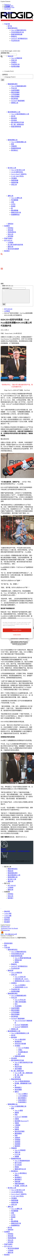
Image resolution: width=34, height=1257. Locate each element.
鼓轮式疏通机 (15, 92)
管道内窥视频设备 (16, 956)
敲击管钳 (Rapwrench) (22, 1121)
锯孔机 (17, 1064)
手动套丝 (17, 1045)
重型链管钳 (18, 1133)
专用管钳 (17, 1139)
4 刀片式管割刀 (23, 1096)
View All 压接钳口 (20, 985)
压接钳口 (14, 983)
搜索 (4, 304)
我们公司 (7, 883)
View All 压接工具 (20, 976)
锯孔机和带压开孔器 (17, 122)
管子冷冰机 (18, 1162)
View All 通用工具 (16, 198)
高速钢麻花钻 (15, 214)
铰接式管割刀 (22, 1100)
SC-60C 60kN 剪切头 (17, 176)
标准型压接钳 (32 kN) (21, 987)
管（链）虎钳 (19, 1075)
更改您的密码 (8, 13)
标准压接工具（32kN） (22, 979)
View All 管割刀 (23, 1094)
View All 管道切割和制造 (22, 1081)
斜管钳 (17, 1119)
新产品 (10, 1227)
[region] (17, 628)
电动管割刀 (18, 1177)
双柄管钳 (17, 1142)
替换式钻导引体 (16, 212)
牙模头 (20, 1050)
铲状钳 (17, 1127)
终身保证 (10, 228)
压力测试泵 (18, 1165)
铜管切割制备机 (19, 1183)
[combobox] (9, 55)
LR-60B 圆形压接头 (17, 172)
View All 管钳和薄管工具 (18, 142)
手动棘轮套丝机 (23, 1052)
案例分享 (10, 246)
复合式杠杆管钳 (19, 1131)
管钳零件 (17, 1146)
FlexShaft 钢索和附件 (21, 1027)
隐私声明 (7, 911)
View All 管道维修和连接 (22, 1160)
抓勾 (16, 1004)
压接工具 (14, 974)
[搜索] (16, 296)
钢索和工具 (14, 103)
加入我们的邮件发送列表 (15, 244)
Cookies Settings (17, 634)
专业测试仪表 (15, 968)
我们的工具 (7, 866)
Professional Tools (9, 7)
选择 (2, 80)
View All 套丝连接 (20, 1039)
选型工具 (14, 184)
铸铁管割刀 (18, 1087)
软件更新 (10, 236)
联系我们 (7, 251)
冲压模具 (14, 178)
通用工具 (10, 196)
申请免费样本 (12, 232)
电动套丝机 (18, 1041)
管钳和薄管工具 (12, 140)
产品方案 (7, 947)
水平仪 (13, 204)
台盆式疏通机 (15, 90)
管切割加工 (14, 150)
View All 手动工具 (20, 999)
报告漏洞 (7, 922)
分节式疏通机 (15, 94)
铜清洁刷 (17, 1181)
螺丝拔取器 (14, 210)
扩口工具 (17, 1154)
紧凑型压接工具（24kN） (22, 981)
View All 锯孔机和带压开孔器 (24, 1062)
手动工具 (14, 88)
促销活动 (10, 223)
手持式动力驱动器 (20, 1043)
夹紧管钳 (17, 1144)
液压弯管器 (18, 1068)
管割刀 (17, 1091)
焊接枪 (17, 1167)
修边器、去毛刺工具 (21, 1185)
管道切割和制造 (16, 126)
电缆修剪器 (14, 182)
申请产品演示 (8, 238)
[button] (17, 1)
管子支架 (17, 1077)
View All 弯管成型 (20, 1150)
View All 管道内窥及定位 (18, 951)
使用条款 (7, 920)
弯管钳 (17, 1123)
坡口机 (13, 116)
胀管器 (17, 1156)
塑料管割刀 (18, 1179)
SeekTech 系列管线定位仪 (19, 966)
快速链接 (7, 892)
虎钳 (12, 202)
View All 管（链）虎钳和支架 (24, 1073)
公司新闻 (10, 242)
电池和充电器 (15, 991)
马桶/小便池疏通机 (20, 1002)
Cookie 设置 (7, 915)
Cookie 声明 (7, 913)
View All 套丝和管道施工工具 (20, 114)
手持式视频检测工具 (17, 954)
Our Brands (7, 9)
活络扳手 (17, 1137)
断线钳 (13, 206)
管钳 (12, 144)
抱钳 (16, 1114)
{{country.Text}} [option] (9, 71)
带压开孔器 (18, 1066)
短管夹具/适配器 (20, 1056)
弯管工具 (17, 1152)
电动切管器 (18, 1089)
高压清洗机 (14, 98)
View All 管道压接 (16, 972)
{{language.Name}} (10, 77)
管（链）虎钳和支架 (17, 124)
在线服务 (7, 226)
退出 (5, 15)
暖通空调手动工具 (20, 1169)
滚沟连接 (14, 120)
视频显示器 (18, 960)
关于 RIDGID (8, 240)
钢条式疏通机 (15, 96)
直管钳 (17, 1112)
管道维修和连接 (16, 148)
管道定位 (14, 964)
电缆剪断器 (14, 180)
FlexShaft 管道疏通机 (18, 100)
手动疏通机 (18, 1006)
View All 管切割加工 (21, 1173)
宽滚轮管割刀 (22, 1102)
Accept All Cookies (17, 630)
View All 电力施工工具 (18, 170)
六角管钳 (17, 1125)
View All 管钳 (19, 1110)
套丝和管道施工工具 (14, 112)
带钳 (16, 1135)
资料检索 (10, 230)
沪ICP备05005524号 (11, 934)
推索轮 (17, 962)
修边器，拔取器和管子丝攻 (23, 1083)
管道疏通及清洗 (12, 84)
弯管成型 (14, 146)
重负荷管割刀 (22, 1098)
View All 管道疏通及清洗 (18, 86)
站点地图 (7, 917)
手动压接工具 (15, 989)
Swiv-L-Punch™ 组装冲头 (19, 174)
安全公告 (10, 234)
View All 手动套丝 (23, 1048)
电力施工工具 (12, 168)
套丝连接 (14, 118)
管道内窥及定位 (12, 869)
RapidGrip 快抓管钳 (21, 1117)
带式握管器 (14, 200)
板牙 (19, 1054)
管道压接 (10, 871)
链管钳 (17, 1129)
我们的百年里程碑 (13, 249)
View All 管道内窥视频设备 (23, 958)
